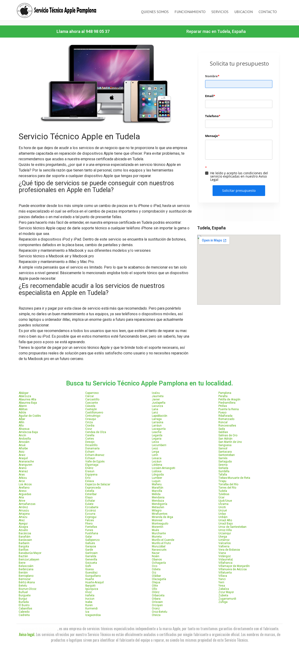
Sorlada (223, 468)
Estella (89, 491)
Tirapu (222, 481)
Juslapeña (158, 402)
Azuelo (23, 530)
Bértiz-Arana (27, 582)
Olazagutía (159, 579)
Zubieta (223, 595)
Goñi (88, 566)
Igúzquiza (91, 589)
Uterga (222, 536)
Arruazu (24, 510)
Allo (21, 425)
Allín (21, 422)
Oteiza (156, 615)
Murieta (157, 536)
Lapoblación (159, 415)
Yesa (221, 585)
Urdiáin (223, 517)
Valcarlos (224, 543)
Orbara (156, 598)
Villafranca (225, 562)
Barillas (23, 549)
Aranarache (26, 461)
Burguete (25, 595)
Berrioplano (26, 575)
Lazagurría (159, 428)
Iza (87, 611)
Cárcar (89, 396)
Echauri (90, 458)
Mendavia (158, 497)
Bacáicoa (25, 533)
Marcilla (157, 491)
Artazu (23, 517)
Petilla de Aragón (229, 399)
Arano (22, 468)
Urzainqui (224, 533)
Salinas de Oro (227, 435)
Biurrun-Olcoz (27, 589)
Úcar (221, 497)
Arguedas (25, 494)
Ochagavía (159, 562)
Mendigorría (159, 504)
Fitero (89, 523)
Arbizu (23, 477)
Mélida (156, 494)
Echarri (89, 451)
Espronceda (93, 487)
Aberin (23, 406)
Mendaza (158, 500)
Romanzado (226, 419)
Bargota (24, 546)
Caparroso (92, 393)
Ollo (154, 589)
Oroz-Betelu (159, 611)
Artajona (24, 513)
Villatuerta (225, 572)
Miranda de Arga (162, 517)
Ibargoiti (90, 585)
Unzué (222, 510)
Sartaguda (225, 461)
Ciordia (89, 425)
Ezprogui (90, 517)
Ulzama (223, 504)
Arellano (24, 487)
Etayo (89, 497)
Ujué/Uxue (225, 500)
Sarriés (223, 458)
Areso (22, 491)
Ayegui (23, 523)
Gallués (90, 543)
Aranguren (25, 464)
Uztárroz (224, 540)
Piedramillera (226, 402)
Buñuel (23, 592)
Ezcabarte (91, 507)
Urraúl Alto (225, 520)
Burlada (24, 602)
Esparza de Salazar (97, 484)
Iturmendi (91, 608)
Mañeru (157, 484)
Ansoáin (24, 442)
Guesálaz (91, 572)
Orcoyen (157, 605)
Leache (156, 432)
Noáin (155, 556)
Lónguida (158, 474)
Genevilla (91, 559)
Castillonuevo (94, 412)
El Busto (24, 605)
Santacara (225, 451)
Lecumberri (159, 445)
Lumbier (157, 477)
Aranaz (23, 471)
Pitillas (222, 406)
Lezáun (156, 461)
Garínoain (91, 553)
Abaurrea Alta (27, 399)
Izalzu (156, 393)
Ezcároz (90, 510)
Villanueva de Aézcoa (232, 569)
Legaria (156, 438)
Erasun (89, 471)
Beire (22, 562)
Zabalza (223, 589)
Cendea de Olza (95, 432)
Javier (156, 399)
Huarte (89, 579)
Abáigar (23, 393)
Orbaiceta (158, 595)
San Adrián (225, 438)
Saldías (223, 432)
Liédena (157, 464)
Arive (22, 500)
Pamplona (224, 393)
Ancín (22, 435)
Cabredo (24, 611)
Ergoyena (91, 474)
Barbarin (24, 543)
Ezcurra (90, 513)
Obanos (157, 559)
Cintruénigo (92, 415)
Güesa (89, 569)
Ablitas (23, 409)
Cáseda (90, 406)
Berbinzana (26, 569)
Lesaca (156, 458)
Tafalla (222, 474)
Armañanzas (27, 504)
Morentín (157, 526)
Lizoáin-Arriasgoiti (163, 468)
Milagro (156, 510)
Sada (221, 428)
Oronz (156, 608)
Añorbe (23, 448)
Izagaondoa (93, 615)
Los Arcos (25, 484)
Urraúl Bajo (225, 523)
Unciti (222, 507)
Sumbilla (223, 471)
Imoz (88, 592)
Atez (22, 520)
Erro (87, 477)
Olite (155, 585)
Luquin (156, 481)
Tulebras (223, 494)
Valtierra (223, 546)
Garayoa (90, 546)
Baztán (23, 556)
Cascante (91, 402)
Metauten (158, 507)
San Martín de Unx (230, 442)
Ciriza (89, 422)
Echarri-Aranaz (94, 455)
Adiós (22, 412)
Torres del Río (227, 487)
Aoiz (22, 451)
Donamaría (92, 448)
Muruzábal (158, 546)
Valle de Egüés (95, 461)
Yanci (222, 579)
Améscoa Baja (28, 432)
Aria (21, 497)
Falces (89, 520)
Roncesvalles (227, 425)
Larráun (157, 425)
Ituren (89, 605)
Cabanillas (25, 608)
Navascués (159, 549)
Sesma (223, 464)
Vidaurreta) (225, 559)
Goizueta (91, 562)
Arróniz (23, 507)
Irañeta (89, 595)
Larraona (157, 422)
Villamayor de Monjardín (234, 566)
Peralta (223, 396)
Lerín (155, 455)
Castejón (91, 409)
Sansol (222, 448)
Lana (155, 409)
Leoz (155, 448)
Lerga (155, 451)
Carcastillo (92, 399)
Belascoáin (26, 566)
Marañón (157, 487)
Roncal (223, 422)
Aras (22, 474)
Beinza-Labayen (29, 559)
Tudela (222, 491)
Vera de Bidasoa (229, 549)
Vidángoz (224, 556)
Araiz (22, 455)
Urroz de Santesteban (232, 526)
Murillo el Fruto (161, 543)
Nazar (156, 553)
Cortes (89, 438)
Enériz (89, 468)
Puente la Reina (228, 409)
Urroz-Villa (225, 530)
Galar (88, 536)
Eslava (89, 481)
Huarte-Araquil (94, 582)
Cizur (88, 428)
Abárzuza (25, 396)
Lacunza (157, 406)
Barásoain (25, 540)
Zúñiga (223, 602)
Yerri (221, 582)
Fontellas (91, 526)
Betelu (23, 585)
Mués (155, 530)
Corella (89, 435)
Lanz (155, 412)
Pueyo (222, 412)
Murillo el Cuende (163, 540)
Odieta (156, 569)
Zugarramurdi (227, 598)
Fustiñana (91, 533)
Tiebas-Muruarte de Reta (234, 477)
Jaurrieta (158, 396)
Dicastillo (91, 445)
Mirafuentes (159, 513)
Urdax (222, 513)
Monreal (157, 520)
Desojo (89, 442)
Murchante (159, 533)
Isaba (88, 602)
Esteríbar (91, 494)
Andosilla (25, 438)
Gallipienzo (92, 540)
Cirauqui (90, 419)
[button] (83, 31)
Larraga (157, 419)
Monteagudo (160, 523)
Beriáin (23, 572)
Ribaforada (225, 415)
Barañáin (24, 536)
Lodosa (156, 471)
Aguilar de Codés (30, 415)
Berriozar (25, 579)
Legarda (157, 435)
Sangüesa (224, 445)
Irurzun (89, 598)
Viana (222, 553)
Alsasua (24, 428)
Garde (89, 549)
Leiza (155, 442)
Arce (22, 481)
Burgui (23, 598)
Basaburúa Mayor (30, 553)
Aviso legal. (27, 634)
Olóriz (156, 592)
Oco (154, 566)
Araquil (23, 458)
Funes (89, 530)
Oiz (154, 572)
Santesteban (226, 455)
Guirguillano (93, 575)
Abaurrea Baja (28, 402)
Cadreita (24, 615)
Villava (222, 575)
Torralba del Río (228, 484)
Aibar (22, 419)
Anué (22, 445)
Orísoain (157, 602)
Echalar (90, 500)
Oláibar (156, 575)
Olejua (156, 582)
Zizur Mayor (226, 592)
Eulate (89, 504)
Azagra (23, 526)
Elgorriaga (91, 464)
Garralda (90, 556)
